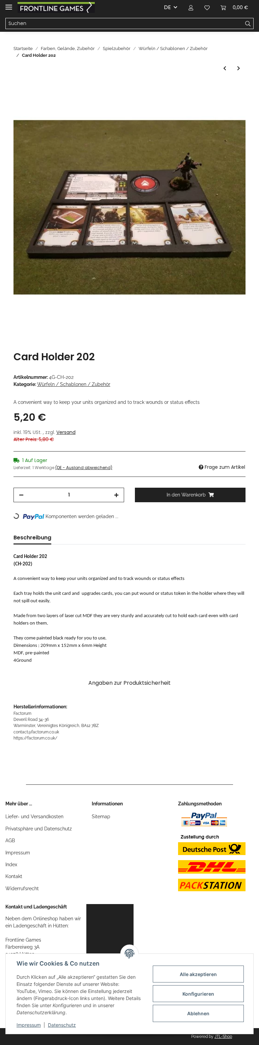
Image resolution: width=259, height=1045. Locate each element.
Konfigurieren (198, 994)
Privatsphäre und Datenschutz (38, 828)
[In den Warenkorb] (18, 87)
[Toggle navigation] (8, 4)
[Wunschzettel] (207, 7)
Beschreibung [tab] (32, 537)
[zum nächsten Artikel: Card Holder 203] (239, 68)
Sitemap (101, 816)
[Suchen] (248, 23)
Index (11, 864)
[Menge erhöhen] (116, 495)
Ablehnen (198, 1013)
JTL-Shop (223, 1036)
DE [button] (167, 7)
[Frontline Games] (56, 7)
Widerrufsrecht (22, 888)
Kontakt (13, 876)
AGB (10, 840)
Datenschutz (62, 1025)
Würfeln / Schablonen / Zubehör (73, 384)
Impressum (17, 852)
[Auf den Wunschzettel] (231, 104)
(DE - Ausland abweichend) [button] (83, 467)
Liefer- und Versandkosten (34, 816)
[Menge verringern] (21, 495)
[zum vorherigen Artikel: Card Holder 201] (225, 68)
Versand (66, 432)
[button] (191, 7)
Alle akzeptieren (198, 974)
